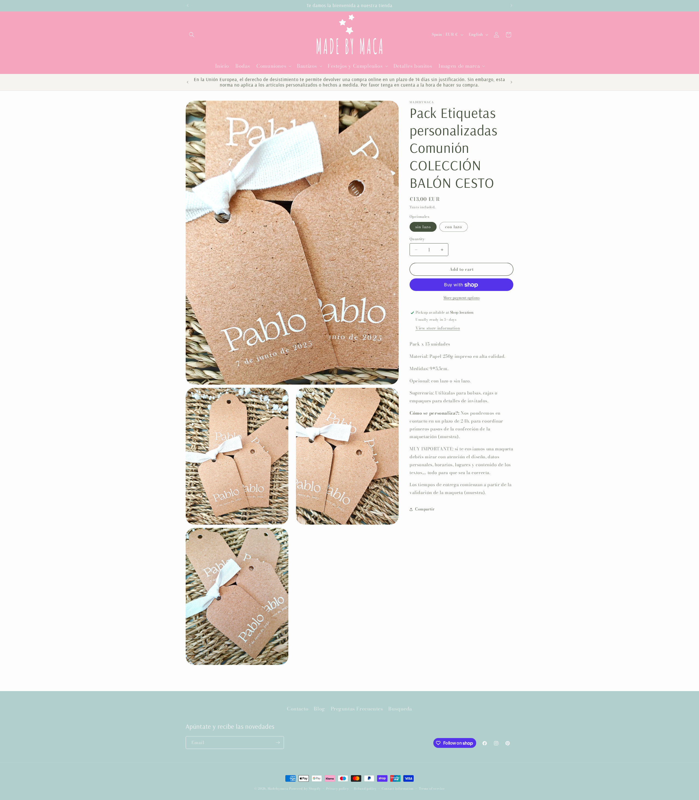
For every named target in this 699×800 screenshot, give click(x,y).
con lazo (453, 227)
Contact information (398, 788)
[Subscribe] (278, 742)
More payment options (461, 298)
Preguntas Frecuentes (357, 708)
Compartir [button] (424, 509)
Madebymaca (278, 788)
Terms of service (432, 788)
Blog (319, 708)
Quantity (417, 239)
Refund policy (365, 788)
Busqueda (400, 708)
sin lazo (423, 227)
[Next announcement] (511, 5)
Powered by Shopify (305, 788)
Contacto (298, 708)
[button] (192, 35)
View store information (438, 328)
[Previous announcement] (188, 5)
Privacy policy (337, 788)
